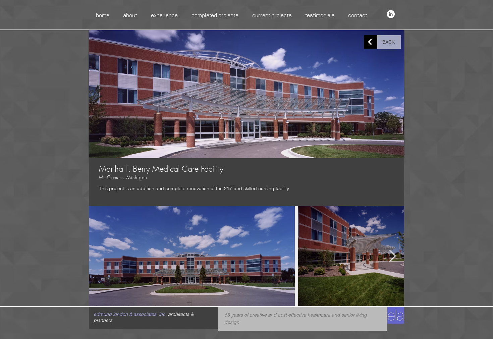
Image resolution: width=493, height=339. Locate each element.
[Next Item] (392, 256)
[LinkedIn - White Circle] (391, 14)
